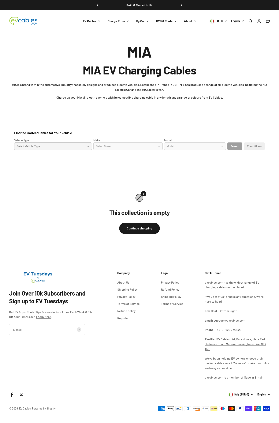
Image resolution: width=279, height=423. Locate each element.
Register (123, 318)
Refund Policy (170, 289)
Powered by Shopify (44, 408)
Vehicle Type (21, 140)
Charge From (116, 21)
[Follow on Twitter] (21, 394)
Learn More (43, 317)
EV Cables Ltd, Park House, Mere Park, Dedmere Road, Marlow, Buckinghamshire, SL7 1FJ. (235, 344)
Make (96, 140)
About (188, 21)
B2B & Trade (164, 21)
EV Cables (89, 21)
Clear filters (254, 146)
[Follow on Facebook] (11, 394)
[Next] (181, 5)
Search (234, 146)
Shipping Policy (127, 289)
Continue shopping (139, 228)
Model (168, 140)
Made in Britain (253, 377)
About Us (123, 282)
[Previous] (97, 5)
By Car (140, 21)
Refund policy (126, 311)
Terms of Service (128, 303)
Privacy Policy (126, 296)
